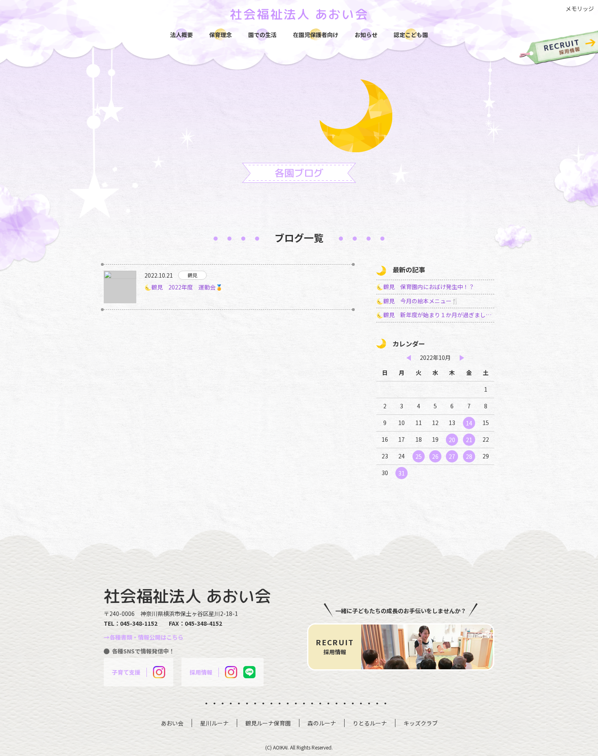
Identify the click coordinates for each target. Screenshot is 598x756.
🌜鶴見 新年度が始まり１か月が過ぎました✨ (435, 315)
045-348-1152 (138, 623)
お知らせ (366, 35)
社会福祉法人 (299, 14)
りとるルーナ (370, 723)
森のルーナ (322, 723)
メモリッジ (579, 8)
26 (435, 456)
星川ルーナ (214, 723)
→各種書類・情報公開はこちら (143, 637)
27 (452, 456)
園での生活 (262, 35)
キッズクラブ (421, 723)
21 (469, 440)
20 (452, 440)
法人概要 (181, 35)
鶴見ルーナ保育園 (268, 723)
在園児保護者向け (315, 35)
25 (418, 456)
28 (469, 456)
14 (469, 423)
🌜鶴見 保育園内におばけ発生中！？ (425, 287)
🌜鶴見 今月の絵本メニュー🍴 (417, 301)
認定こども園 (411, 35)
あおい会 (172, 723)
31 (401, 473)
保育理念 (220, 35)
